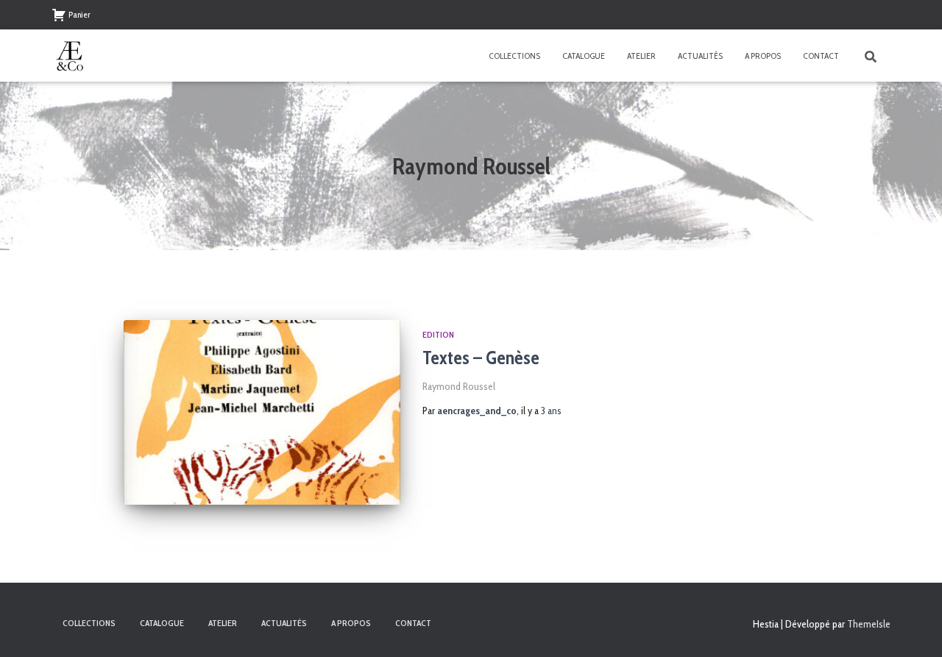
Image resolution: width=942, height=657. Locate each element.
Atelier (641, 55)
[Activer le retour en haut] (913, 627)
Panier (79, 14)
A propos (763, 55)
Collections (514, 55)
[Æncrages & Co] (69, 56)
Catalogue (583, 55)
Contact (821, 55)
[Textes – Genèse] (262, 412)
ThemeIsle (868, 624)
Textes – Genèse (480, 358)
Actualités (700, 55)
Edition (438, 334)
